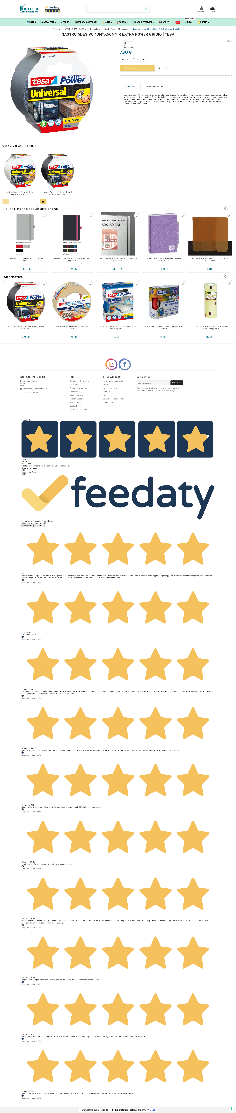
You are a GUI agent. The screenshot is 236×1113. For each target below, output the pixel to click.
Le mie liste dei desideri (113, 399)
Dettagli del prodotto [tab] (155, 86)
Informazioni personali (113, 381)
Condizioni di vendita (79, 381)
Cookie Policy (76, 406)
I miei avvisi (108, 402)
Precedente (27, 526)
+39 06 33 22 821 (31, 392)
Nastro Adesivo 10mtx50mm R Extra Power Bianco (20, 193)
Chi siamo (74, 385)
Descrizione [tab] (130, 86)
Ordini (105, 385)
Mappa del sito (76, 395)
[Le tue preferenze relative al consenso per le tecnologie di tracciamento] (231, 1108)
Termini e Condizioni (79, 410)
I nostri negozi (76, 399)
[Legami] (178, 22)
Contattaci (75, 392)
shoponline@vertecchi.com (35, 389)
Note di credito (110, 388)
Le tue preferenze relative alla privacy (130, 1110)
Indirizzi (106, 392)
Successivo (39, 526)
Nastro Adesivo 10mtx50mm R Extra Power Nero (58, 193)
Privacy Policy (76, 402)
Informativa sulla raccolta (94, 1110)
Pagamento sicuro (78, 388)
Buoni (105, 395)
